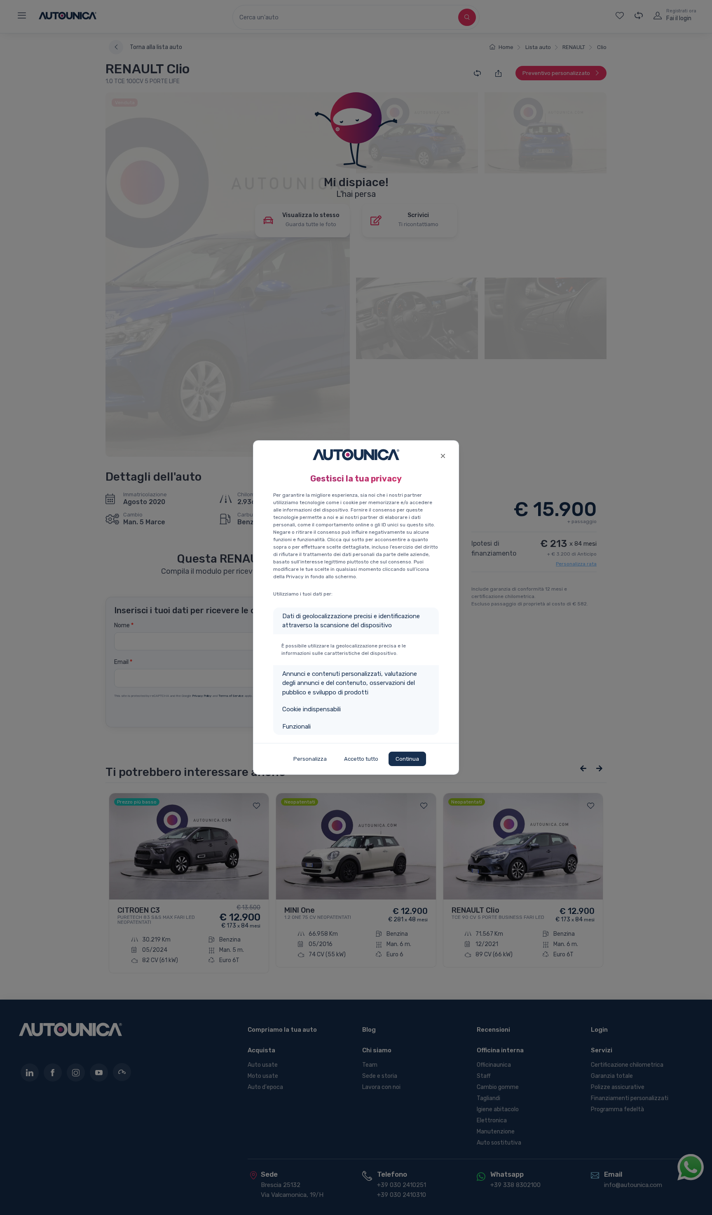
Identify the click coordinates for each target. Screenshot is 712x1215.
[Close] (442, 455)
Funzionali (296, 726)
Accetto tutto (361, 759)
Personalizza (310, 759)
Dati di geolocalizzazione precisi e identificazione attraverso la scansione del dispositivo (351, 620)
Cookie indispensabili (311, 709)
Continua (407, 759)
